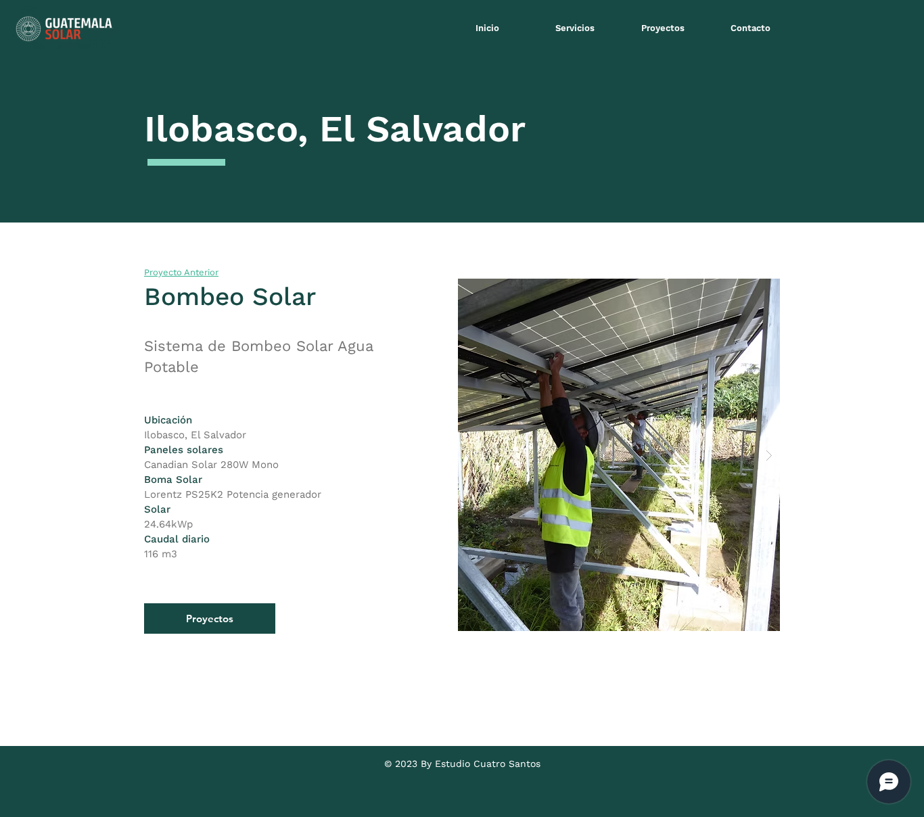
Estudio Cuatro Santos (487, 763)
